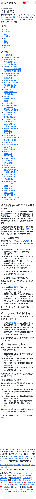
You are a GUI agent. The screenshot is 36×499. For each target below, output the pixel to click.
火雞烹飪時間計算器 (11, 170)
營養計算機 (30, 15)
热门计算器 (26, 465)
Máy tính (26, 487)
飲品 (5, 38)
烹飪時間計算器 (9, 112)
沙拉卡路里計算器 (10, 105)
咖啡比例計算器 (9, 135)
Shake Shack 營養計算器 (12, 69)
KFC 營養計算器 (9, 62)
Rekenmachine (15, 489)
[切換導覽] (33, 3)
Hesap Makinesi (18, 482)
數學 (16, 231)
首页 (2, 8)
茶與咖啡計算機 (26, 17)
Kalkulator (31, 482)
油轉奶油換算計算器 (11, 110)
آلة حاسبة (28, 489)
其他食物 (7, 32)
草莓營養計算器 (9, 55)
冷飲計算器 (8, 161)
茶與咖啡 (7, 36)
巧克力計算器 (8, 184)
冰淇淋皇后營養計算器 (12, 73)
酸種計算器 (8, 186)
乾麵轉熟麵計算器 (10, 117)
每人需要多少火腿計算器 (12, 197)
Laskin (17, 487)
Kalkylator (7, 487)
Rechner (3, 489)
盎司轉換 (29, 368)
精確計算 (15, 265)
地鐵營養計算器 (9, 87)
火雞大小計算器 (9, 174)
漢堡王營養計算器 (10, 66)
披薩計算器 (8, 165)
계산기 (30, 491)
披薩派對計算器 (9, 163)
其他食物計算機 (6, 17)
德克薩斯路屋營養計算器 (12, 71)
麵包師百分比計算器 (11, 181)
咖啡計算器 (8, 133)
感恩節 (6, 43)
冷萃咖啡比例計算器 (11, 140)
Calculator (3, 478)
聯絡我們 (17, 465)
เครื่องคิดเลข (4, 491)
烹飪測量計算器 (9, 124)
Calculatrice (4, 482)
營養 (5, 29)
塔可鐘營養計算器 (10, 85)
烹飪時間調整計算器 (11, 128)
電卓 (22, 491)
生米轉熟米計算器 (10, 126)
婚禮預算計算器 (9, 190)
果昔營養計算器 (9, 99)
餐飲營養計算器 (9, 94)
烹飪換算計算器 (9, 103)
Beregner (18, 473)
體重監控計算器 (9, 78)
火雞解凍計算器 (9, 172)
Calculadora (8, 475)
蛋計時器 (7, 96)
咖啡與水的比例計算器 (12, 138)
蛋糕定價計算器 (9, 177)
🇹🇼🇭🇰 (25, 3)
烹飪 (5, 34)
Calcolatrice (30, 473)
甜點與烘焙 (8, 45)
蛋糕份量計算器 (9, 179)
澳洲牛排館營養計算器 (12, 57)
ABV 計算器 (8, 151)
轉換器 (7, 467)
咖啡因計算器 (8, 142)
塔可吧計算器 (8, 188)
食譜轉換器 (8, 131)
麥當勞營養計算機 (10, 92)
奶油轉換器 (8, 115)
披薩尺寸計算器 (9, 167)
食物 (4, 15)
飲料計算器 (8, 147)
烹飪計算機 (16, 17)
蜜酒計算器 (8, 154)
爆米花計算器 (8, 193)
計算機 (15, 491)
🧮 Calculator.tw (8, 3)
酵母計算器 (8, 122)
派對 (5, 48)
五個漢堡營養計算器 (11, 76)
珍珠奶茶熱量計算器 (11, 145)
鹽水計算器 (8, 101)
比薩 (5, 41)
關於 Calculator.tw (6, 465)
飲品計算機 (5, 19)
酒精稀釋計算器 (9, 149)
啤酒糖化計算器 (9, 156)
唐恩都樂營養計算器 (11, 80)
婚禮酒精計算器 (9, 195)
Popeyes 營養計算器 (11, 83)
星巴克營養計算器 (10, 64)
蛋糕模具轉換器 (9, 108)
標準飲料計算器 (9, 158)
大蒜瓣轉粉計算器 (10, 119)
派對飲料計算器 (9, 200)
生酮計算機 (8, 89)
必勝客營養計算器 (10, 60)
